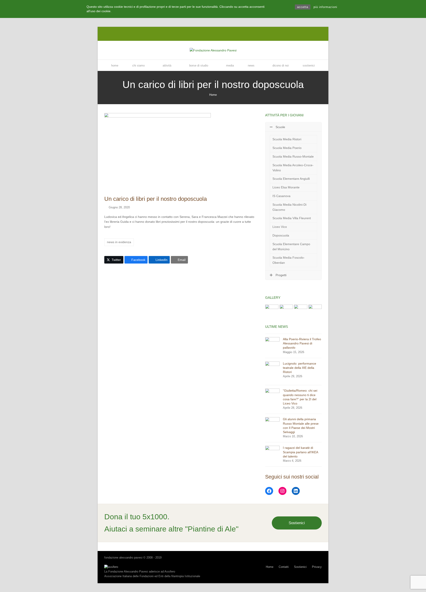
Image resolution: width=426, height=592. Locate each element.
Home (213, 94)
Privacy (317, 567)
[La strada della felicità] (271, 311)
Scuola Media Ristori (286, 139)
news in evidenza (119, 242)
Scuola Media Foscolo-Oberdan (288, 260)
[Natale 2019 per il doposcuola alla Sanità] (315, 311)
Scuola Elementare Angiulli (291, 178)
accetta (302, 7)
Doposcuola (280, 235)
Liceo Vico (279, 227)
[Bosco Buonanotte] (300, 311)
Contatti (284, 567)
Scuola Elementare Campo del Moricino (291, 246)
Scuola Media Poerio (287, 148)
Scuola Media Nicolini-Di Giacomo (289, 207)
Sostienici (297, 523)
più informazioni (325, 7)
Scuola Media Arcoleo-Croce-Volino (293, 167)
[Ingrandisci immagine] (157, 151)
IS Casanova (281, 196)
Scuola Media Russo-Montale (293, 156)
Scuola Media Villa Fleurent (291, 218)
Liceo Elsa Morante (286, 187)
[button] (113, 260)
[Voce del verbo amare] (286, 311)
